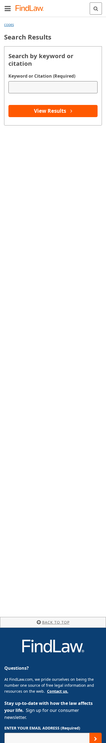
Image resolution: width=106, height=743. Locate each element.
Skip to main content (53, 6)
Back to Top (56, 622)
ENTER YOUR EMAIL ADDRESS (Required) (42, 728)
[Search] (96, 8)
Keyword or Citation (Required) (41, 76)
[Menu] (7, 8)
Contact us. (57, 691)
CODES (9, 25)
